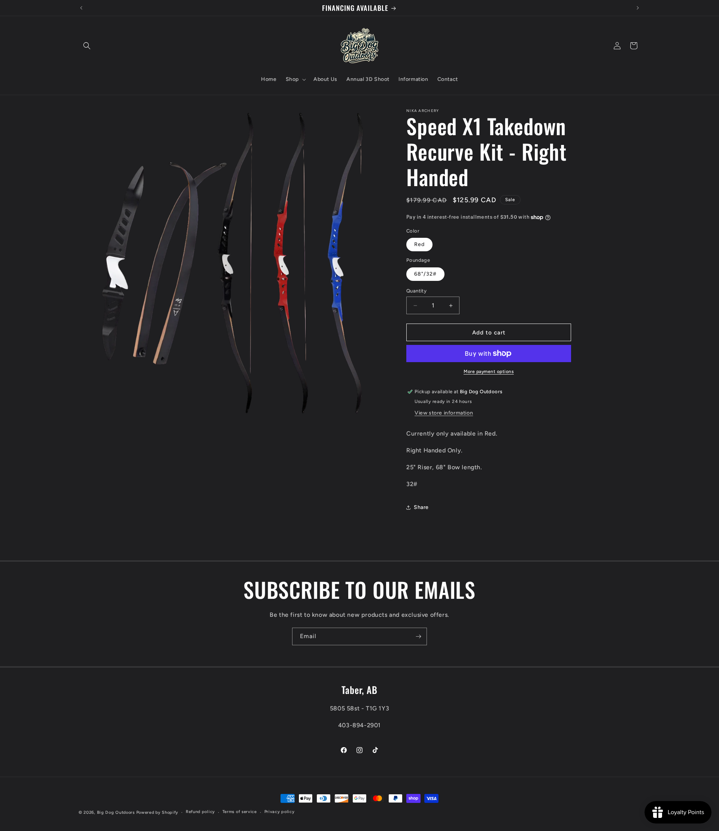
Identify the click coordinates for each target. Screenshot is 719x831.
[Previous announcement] (81, 8)
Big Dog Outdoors (116, 812)
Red (419, 244)
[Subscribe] (418, 636)
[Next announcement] (637, 8)
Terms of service (239, 811)
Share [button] (421, 507)
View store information (444, 413)
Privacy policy (279, 811)
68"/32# (425, 274)
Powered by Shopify (157, 812)
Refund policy (200, 811)
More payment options (489, 371)
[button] (87, 45)
